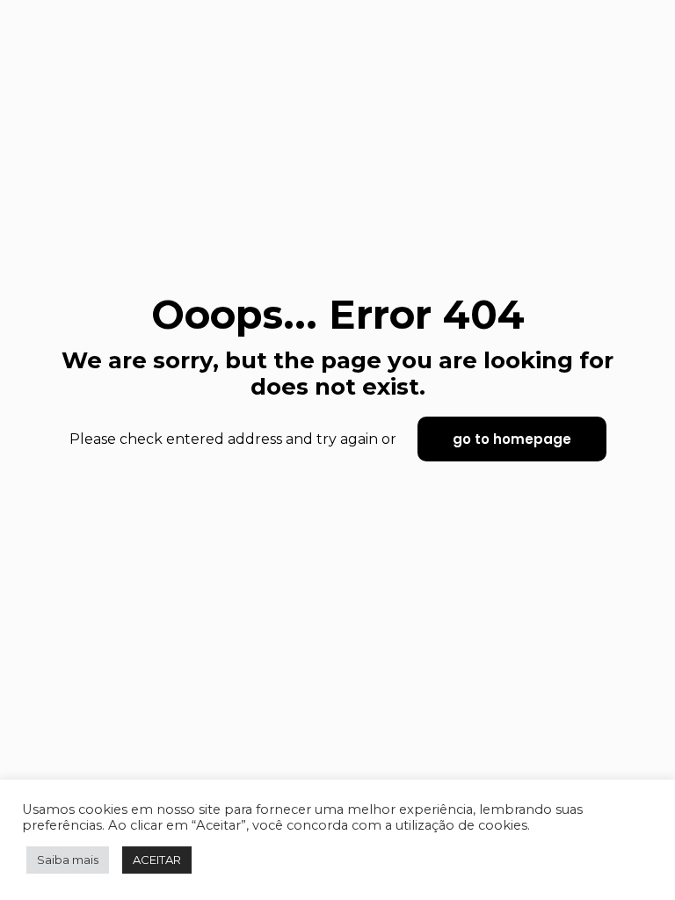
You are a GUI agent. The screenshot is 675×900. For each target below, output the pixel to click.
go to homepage (512, 439)
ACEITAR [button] (157, 860)
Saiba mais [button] (67, 860)
